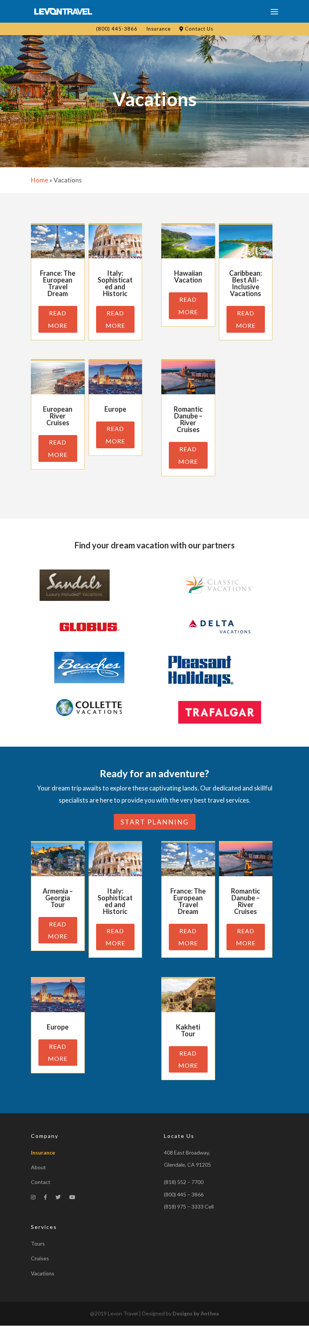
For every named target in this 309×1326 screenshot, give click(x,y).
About (38, 1167)
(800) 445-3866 (117, 29)
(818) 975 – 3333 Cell (189, 1206)
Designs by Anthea (196, 1313)
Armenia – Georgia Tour (58, 898)
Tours (38, 1243)
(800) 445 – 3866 (183, 1194)
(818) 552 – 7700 (183, 1182)
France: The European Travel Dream (57, 283)
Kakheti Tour (188, 1030)
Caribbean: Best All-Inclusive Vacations (245, 283)
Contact (40, 1182)
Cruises (40, 1258)
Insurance (158, 29)
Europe (115, 409)
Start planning (155, 822)
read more (57, 319)
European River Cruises (57, 416)
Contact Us (198, 29)
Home (39, 180)
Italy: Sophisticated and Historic (115, 283)
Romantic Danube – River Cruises (188, 419)
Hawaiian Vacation (188, 276)
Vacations (42, 1273)
